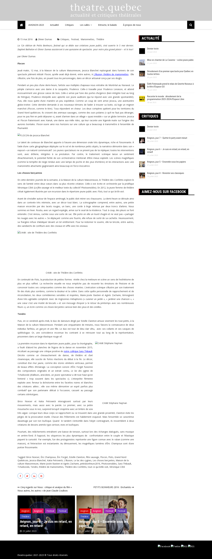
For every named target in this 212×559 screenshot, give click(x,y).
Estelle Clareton (77, 457)
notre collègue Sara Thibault (78, 351)
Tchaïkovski (23, 466)
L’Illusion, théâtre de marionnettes (111, 74)
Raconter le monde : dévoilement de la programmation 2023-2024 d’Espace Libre (165, 98)
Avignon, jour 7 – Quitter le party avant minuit (167, 138)
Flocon (103, 457)
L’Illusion (68, 460)
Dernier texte (153, 48)
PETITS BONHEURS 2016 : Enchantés (112, 487)
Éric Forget (62, 457)
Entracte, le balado (107, 24)
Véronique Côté (117, 466)
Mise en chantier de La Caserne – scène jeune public (170, 60)
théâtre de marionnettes (51, 466)
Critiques (69, 24)
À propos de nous (132, 24)
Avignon (25, 510)
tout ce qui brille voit (98, 466)
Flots (110, 457)
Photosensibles (109, 463)
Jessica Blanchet (37, 460)
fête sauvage (92, 457)
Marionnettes (87, 39)
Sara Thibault (124, 463)
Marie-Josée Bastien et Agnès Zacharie (59, 463)
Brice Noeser (32, 457)
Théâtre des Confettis (76, 466)
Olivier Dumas (45, 39)
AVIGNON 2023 (36, 24)
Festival (75, 39)
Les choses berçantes (104, 460)
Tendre (34, 466)
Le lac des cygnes (82, 460)
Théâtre (100, 39)
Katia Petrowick (55, 460)
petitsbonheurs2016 (90, 463)
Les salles (85, 24)
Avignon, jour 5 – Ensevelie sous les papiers (166, 161)
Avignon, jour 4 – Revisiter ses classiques (165, 173)
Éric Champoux (48, 457)
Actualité (54, 24)
